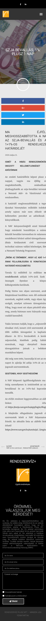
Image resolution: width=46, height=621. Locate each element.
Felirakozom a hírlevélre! (16, 596)
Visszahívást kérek (13, 592)
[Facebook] (20, 4)
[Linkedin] (25, 4)
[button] (41, 14)
